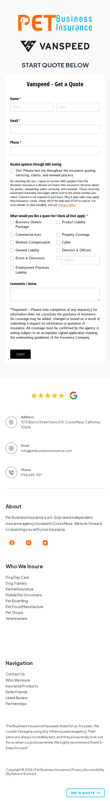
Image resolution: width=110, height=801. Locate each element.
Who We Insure (18, 680)
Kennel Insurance (20, 589)
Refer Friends (17, 691)
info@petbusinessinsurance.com (46, 451)
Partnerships (16, 703)
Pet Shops (14, 612)
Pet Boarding (17, 600)
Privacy (77, 770)
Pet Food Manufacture (24, 606)
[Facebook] (12, 542)
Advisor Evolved (23, 774)
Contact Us (15, 674)
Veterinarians (16, 618)
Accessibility (94, 770)
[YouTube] (45, 542)
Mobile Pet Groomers (24, 595)
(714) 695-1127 (31, 475)
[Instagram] (28, 542)
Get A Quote (83, 793)
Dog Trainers (16, 583)
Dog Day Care (17, 577)
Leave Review (17, 697)
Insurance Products (22, 686)
